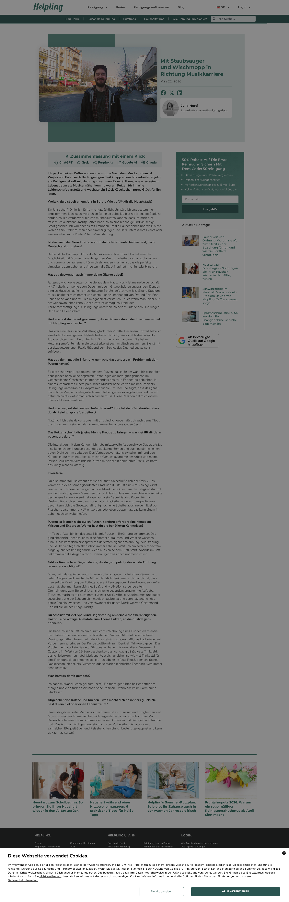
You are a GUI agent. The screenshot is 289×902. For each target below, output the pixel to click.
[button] (163, 891)
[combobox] (284, 853)
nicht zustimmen (51, 876)
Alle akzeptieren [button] (235, 891)
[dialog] (144, 875)
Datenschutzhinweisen (23, 880)
